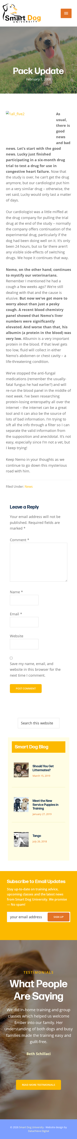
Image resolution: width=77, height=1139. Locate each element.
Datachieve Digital (38, 1131)
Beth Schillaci (38, 1053)
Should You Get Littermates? (43, 768)
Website (16, 636)
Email (16, 614)
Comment (19, 539)
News (29, 486)
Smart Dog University (31, 1127)
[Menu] (66, 13)
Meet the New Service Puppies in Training (45, 804)
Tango (37, 836)
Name (16, 592)
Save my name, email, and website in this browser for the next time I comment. (35, 669)
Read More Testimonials (38, 1085)
